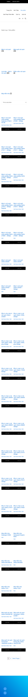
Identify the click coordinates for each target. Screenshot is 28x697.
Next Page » (16, 658)
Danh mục (4, 30)
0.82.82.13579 (15, 1)
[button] (25, 18)
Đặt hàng (7, 129)
